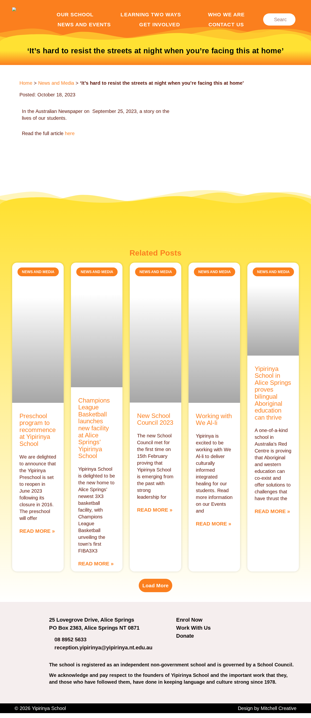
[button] (155, 585)
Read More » (37, 531)
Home (25, 83)
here (70, 133)
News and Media (56, 83)
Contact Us (226, 24)
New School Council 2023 (155, 419)
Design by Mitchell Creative (267, 708)
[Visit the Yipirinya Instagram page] (196, 649)
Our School (75, 14)
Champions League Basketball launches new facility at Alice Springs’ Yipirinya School (94, 428)
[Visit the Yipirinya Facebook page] (183, 649)
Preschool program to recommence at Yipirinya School (37, 429)
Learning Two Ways (151, 14)
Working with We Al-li (214, 419)
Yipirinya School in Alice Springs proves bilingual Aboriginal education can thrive (273, 393)
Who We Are (226, 14)
